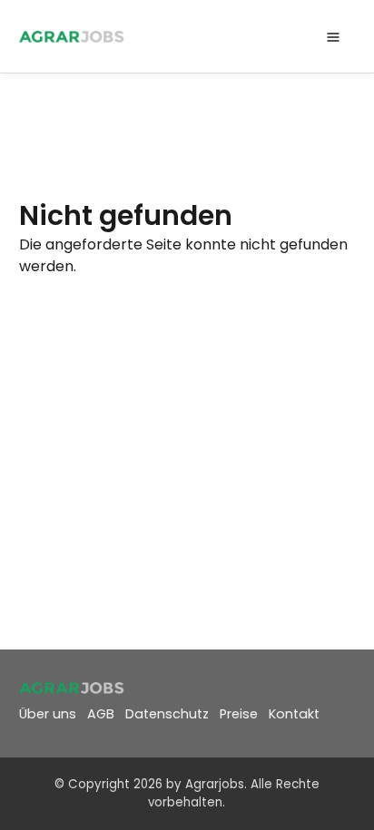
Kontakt (294, 714)
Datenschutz (167, 714)
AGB (100, 714)
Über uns (47, 714)
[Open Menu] (333, 36)
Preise (239, 714)
